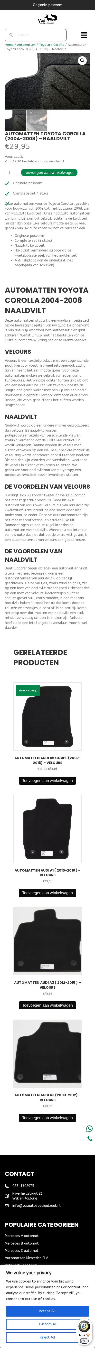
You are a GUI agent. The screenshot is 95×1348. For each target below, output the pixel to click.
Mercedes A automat (22, 1236)
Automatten (26, 44)
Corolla (58, 44)
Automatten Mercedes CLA (26, 1258)
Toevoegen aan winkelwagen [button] (47, 781)
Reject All (47, 1337)
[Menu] (84, 35)
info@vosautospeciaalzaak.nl (36, 1206)
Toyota (44, 44)
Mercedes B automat (22, 1243)
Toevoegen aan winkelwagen (49, 172)
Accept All (47, 1311)
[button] (82, 60)
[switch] (84, 1341)
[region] (47, 1306)
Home (9, 44)
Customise (47, 1324)
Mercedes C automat (21, 1251)
